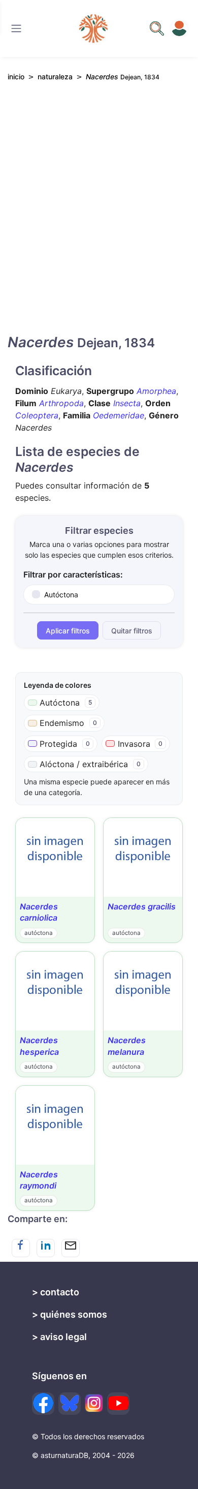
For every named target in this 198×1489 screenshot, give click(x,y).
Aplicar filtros (68, 630)
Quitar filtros (131, 630)
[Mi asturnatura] (179, 28)
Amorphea (156, 391)
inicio (16, 76)
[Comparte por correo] (70, 1248)
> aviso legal (59, 1336)
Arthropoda (61, 403)
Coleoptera (36, 415)
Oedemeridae (118, 415)
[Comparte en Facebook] (21, 1248)
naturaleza (55, 76)
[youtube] (118, 1403)
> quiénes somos (69, 1314)
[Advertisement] (99, 216)
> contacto (55, 1292)
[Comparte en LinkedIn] (46, 1248)
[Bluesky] (69, 1403)
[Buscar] (16, 28)
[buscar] (157, 28)
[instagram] (94, 1403)
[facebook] (43, 1403)
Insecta (127, 403)
